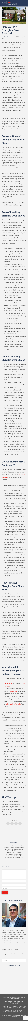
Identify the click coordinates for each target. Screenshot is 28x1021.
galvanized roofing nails (13, 704)
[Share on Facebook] (8, 823)
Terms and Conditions (19, 1015)
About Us (4, 1015)
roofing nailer (8, 683)
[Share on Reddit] (20, 823)
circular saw (13, 691)
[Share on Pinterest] (16, 823)
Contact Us (14, 1016)
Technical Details (7, 37)
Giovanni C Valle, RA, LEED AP (10, 949)
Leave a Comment (10, 38)
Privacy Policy (14, 1012)
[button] (25, 2)
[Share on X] (12, 823)
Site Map (10, 1015)
